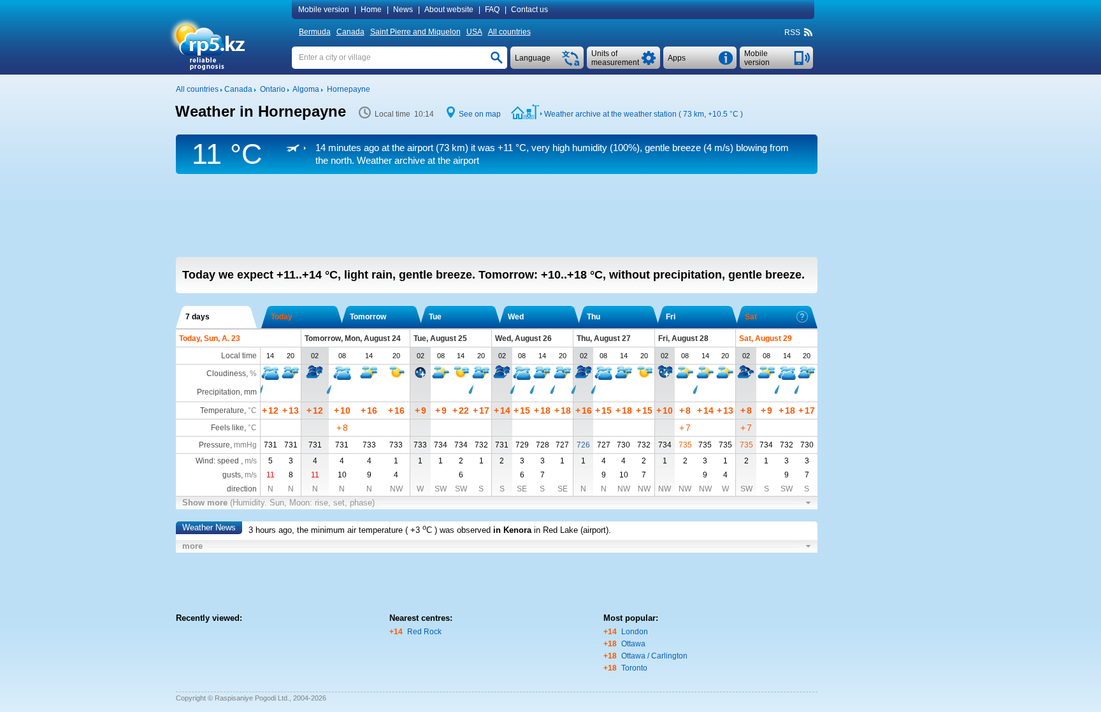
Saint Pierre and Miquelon (415, 31)
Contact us (529, 9)
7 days (197, 316)
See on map (480, 114)
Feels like (227, 427)
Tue (435, 316)
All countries (509, 31)
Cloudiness (226, 373)
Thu (593, 316)
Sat (751, 316)
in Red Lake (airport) (571, 530)
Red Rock (424, 631)
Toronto (634, 668)
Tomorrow (368, 316)
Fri (670, 316)
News (403, 9)
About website (448, 9)
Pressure (214, 444)
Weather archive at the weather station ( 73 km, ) (643, 114)
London (634, 631)
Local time (239, 355)
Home (371, 9)
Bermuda (315, 31)
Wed (516, 316)
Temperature (222, 410)
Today (281, 316)
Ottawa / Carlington (654, 655)
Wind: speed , (226, 460)
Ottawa (633, 643)
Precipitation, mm (227, 392)
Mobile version (323, 9)
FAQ (492, 9)
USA (474, 31)
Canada (350, 31)
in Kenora (512, 530)
